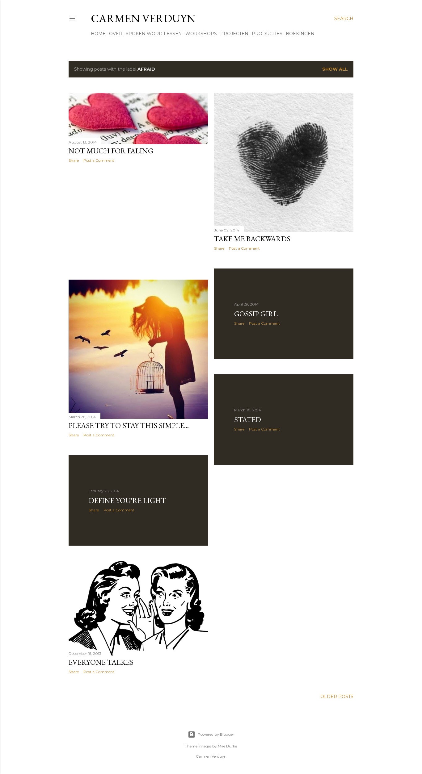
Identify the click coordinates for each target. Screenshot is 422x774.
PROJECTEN (234, 33)
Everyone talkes (101, 662)
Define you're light (127, 500)
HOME (98, 33)
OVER (115, 33)
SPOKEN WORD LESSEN (154, 33)
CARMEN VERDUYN (143, 18)
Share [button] (74, 160)
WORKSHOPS (201, 33)
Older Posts (336, 696)
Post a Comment (98, 160)
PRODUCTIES (267, 33)
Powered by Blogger (216, 734)
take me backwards (252, 238)
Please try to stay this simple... (129, 425)
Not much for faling (111, 151)
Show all (335, 69)
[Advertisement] (138, 221)
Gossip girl (256, 313)
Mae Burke (227, 746)
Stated (247, 419)
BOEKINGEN (300, 33)
